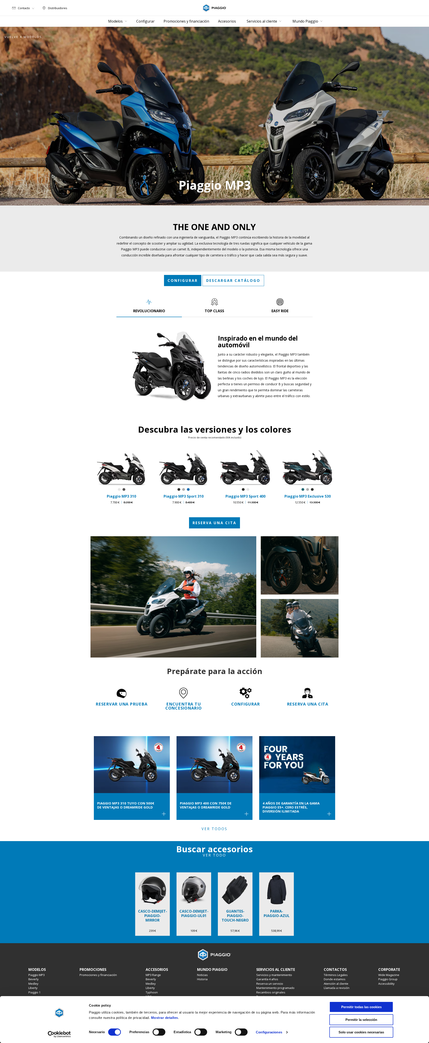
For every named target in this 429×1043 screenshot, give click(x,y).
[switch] (159, 1032)
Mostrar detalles (164, 1018)
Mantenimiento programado (275, 988)
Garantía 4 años (267, 979)
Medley (33, 984)
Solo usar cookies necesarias (361, 1032)
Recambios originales (270, 992)
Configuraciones (269, 1032)
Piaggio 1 (34, 992)
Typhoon (152, 992)
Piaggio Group (387, 979)
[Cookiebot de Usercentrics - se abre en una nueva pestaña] (59, 1034)
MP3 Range (153, 975)
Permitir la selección (361, 1020)
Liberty (33, 988)
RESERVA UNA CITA (214, 522)
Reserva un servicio (269, 984)
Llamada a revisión (336, 988)
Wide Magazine (388, 975)
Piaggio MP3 (36, 975)
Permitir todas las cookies (361, 1007)
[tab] (149, 305)
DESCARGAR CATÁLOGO (233, 280)
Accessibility (386, 984)
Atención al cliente (336, 984)
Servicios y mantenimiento (274, 975)
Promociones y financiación (98, 975)
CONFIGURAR (183, 280)
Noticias (202, 975)
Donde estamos (334, 979)
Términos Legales (336, 975)
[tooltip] (119, 489)
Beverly (33, 979)
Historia (202, 979)
